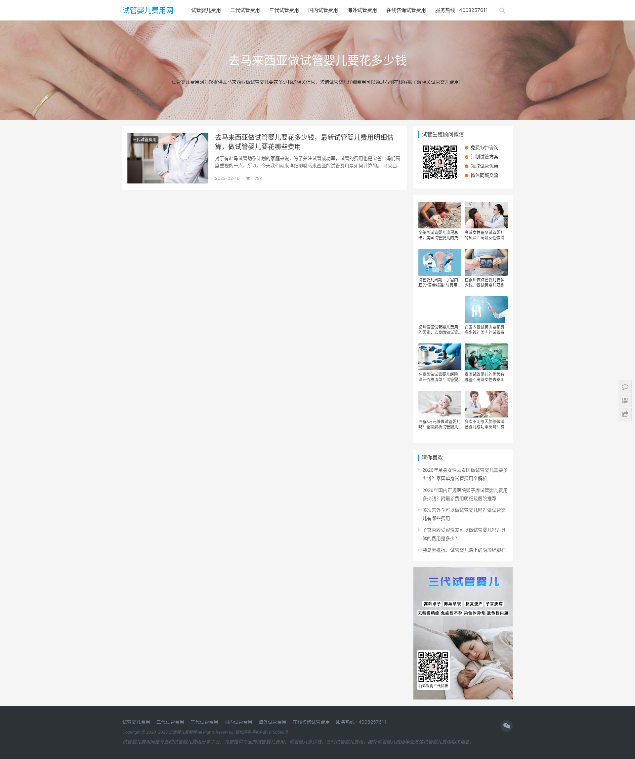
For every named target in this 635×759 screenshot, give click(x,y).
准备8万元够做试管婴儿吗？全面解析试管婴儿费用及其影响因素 (439, 424)
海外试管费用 (362, 10)
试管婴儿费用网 (147, 10)
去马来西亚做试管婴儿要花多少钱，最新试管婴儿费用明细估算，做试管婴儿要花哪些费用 (304, 142)
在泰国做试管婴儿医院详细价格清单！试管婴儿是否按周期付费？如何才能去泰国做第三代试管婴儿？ (438, 377)
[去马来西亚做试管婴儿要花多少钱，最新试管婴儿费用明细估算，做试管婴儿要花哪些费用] (167, 137)
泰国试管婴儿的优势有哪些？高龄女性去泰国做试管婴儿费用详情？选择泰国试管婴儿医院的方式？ (484, 377)
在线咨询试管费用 (406, 10)
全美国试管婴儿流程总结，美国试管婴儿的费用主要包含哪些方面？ (438, 235)
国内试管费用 (323, 10)
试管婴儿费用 (206, 10)
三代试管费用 (284, 10)
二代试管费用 (245, 10)
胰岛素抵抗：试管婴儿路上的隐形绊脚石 (464, 550)
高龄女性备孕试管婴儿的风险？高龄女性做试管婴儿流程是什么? (484, 235)
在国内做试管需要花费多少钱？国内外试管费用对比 (484, 330)
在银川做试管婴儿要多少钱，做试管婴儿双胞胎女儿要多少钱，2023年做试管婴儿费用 (485, 282)
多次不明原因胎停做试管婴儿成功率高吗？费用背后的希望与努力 (484, 424)
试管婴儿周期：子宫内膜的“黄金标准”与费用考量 (439, 282)
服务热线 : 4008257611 (461, 10)
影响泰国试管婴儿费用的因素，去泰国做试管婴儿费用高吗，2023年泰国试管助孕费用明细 (439, 330)
